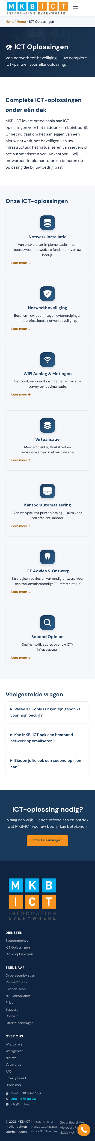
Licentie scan (16, 989)
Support (12, 1010)
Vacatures (13, 1065)
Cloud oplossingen (19, 954)
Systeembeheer (18, 941)
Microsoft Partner (72, 1128)
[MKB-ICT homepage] (37, 8)
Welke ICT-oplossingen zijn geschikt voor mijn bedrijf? (45, 712)
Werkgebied (15, 1051)
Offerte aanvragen (47, 840)
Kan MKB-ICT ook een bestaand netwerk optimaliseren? (41, 738)
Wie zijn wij (14, 1044)
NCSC (64, 1133)
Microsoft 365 (16, 982)
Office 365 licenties (44, 1131)
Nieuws (11, 1058)
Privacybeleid (16, 1078)
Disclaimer (13, 1085)
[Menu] (76, 8)
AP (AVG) (77, 1133)
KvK (82, 1123)
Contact (12, 1016)
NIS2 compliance (18, 996)
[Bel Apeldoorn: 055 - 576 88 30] (83, 1130)
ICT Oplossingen (18, 948)
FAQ (9, 1072)
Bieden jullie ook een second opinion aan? (45, 763)
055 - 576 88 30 (23, 1099)
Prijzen (10, 1003)
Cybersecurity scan (20, 976)
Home (10, 22)
